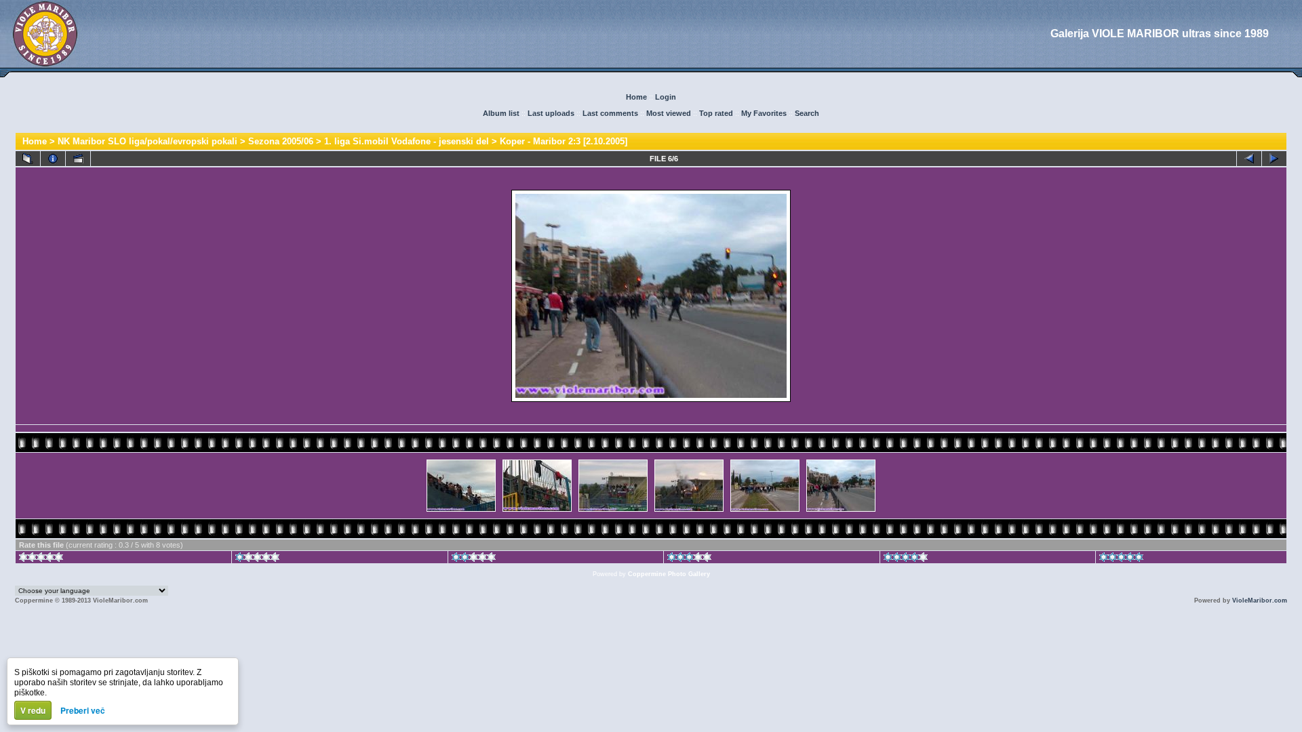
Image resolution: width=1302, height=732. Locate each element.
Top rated (716, 113)
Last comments (610, 113)
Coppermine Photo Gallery (669, 574)
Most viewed (668, 113)
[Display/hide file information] (53, 158)
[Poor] (257, 559)
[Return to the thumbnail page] (28, 158)
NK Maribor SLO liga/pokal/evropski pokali (147, 141)
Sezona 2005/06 (280, 141)
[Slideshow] (78, 158)
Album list (501, 113)
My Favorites (764, 113)
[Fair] (474, 559)
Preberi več (82, 710)
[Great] (1121, 559)
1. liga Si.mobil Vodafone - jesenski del (406, 141)
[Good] (689, 559)
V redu (32, 710)
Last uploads (551, 113)
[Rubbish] (41, 559)
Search (807, 113)
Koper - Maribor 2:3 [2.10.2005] (563, 141)
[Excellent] (906, 559)
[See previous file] (1249, 158)
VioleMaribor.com (1259, 600)
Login (665, 97)
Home (636, 97)
